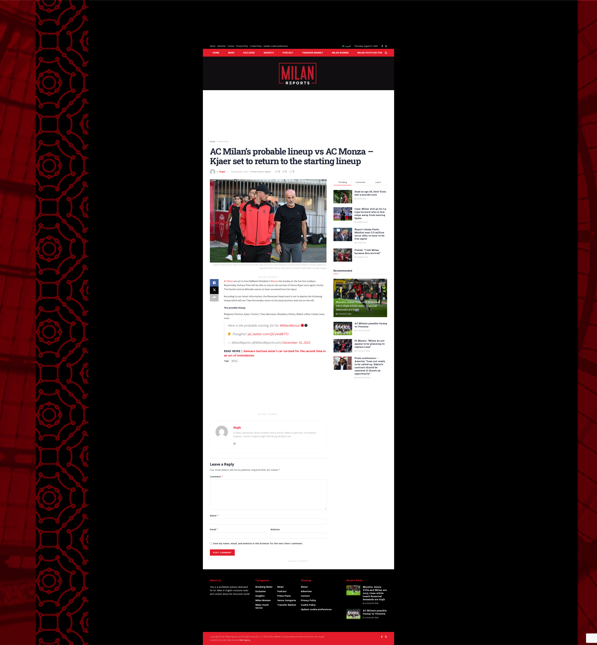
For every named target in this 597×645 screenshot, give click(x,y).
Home (216, 52)
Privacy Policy (242, 46)
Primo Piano (223, 141)
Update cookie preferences (276, 46)
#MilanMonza (289, 325)
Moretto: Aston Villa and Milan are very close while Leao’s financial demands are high (358, 305)
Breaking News (263, 586)
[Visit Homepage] (298, 73)
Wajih (222, 171)
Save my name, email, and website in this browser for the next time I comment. (258, 543)
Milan (234, 361)
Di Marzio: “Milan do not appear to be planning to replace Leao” (369, 343)
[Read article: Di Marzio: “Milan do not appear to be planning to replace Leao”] (342, 345)
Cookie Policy (256, 46)
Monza (274, 281)
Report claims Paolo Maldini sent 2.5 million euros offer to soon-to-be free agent (369, 234)
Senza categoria (286, 600)
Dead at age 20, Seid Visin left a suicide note (370, 193)
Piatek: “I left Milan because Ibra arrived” (367, 251)
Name (214, 515)
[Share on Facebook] (214, 283)
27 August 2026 (344, 314)
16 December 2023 (239, 171)
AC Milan (228, 281)
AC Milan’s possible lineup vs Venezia (375, 612)
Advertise (221, 46)
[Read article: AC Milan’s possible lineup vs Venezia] (342, 328)
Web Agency (244, 640)
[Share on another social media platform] (214, 297)
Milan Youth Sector (369, 52)
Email (214, 529)
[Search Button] (386, 53)
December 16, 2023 (296, 342)
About (212, 46)
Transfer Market (312, 52)
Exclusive (249, 52)
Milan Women (340, 52)
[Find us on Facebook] (382, 46)
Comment (216, 476)
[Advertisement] (93, 22)
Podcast (288, 52)
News (231, 52)
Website (275, 529)
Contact (230, 46)
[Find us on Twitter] (386, 46)
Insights (269, 52)
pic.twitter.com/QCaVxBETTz (268, 334)
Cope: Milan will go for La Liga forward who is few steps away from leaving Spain (370, 213)
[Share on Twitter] (214, 290)
